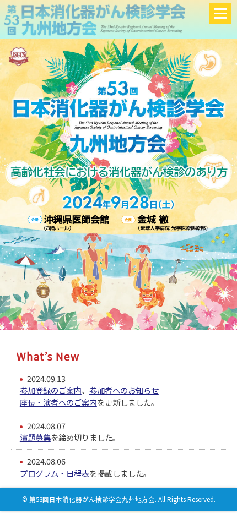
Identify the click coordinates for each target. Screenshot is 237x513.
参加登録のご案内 (51, 390)
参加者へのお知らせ (124, 390)
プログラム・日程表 (54, 473)
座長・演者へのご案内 (58, 402)
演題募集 (35, 437)
